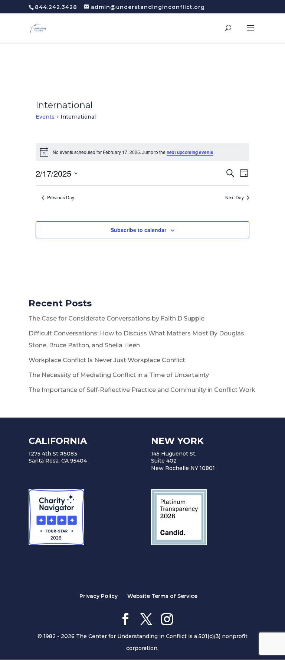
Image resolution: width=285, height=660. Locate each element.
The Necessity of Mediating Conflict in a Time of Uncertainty (119, 375)
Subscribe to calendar (138, 230)
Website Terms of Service (162, 596)
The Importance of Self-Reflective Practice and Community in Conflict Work (142, 389)
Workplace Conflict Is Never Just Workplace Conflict (107, 360)
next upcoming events (190, 152)
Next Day (234, 197)
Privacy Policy (98, 596)
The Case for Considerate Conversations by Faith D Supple (116, 318)
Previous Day (60, 197)
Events (45, 116)
